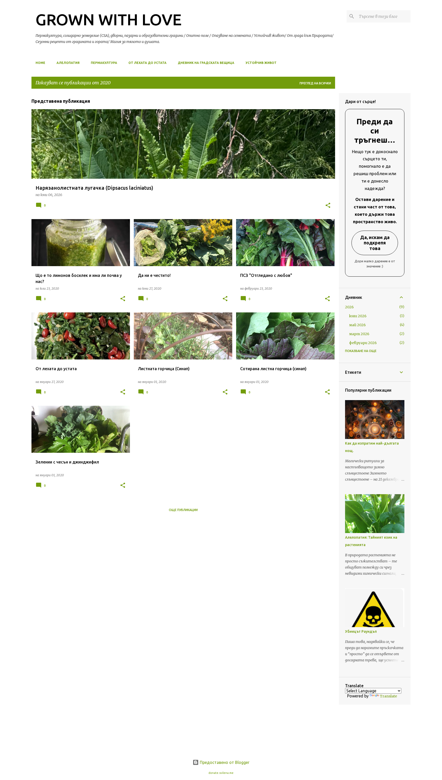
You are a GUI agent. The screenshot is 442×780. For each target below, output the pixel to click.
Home (40, 62)
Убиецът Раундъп (361, 631)
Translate (388, 696)
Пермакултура (104, 62)
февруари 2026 (363, 343)
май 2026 (357, 325)
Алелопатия (68, 62)
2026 (349, 307)
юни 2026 (358, 316)
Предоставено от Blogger (224, 762)
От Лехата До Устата (147, 62)
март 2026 (359, 334)
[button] (328, 205)
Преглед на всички (315, 83)
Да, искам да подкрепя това (375, 243)
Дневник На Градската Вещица (206, 62)
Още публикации (183, 510)
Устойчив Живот (261, 62)
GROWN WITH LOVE (109, 19)
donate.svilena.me (221, 772)
